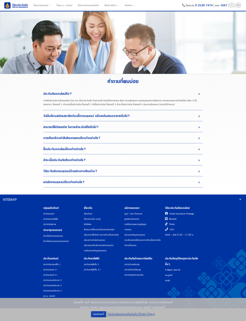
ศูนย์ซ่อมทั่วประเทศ (131, 219)
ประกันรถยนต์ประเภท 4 (52, 290)
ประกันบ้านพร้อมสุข (132, 264)
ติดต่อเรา (129, 5)
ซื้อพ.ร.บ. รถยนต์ (64, 5)
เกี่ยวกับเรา (88, 213)
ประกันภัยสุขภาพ (49, 224)
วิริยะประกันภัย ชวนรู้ (92, 219)
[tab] (123, 93)
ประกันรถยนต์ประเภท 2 (52, 280)
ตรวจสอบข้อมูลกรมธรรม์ (134, 234)
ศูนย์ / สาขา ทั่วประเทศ (133, 213)
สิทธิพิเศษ (87, 224)
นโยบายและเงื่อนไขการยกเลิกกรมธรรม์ (98, 245)
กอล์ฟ (167, 280)
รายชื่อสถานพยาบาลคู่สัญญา (135, 224)
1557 (172, 229)
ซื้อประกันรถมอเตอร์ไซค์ (88, 5)
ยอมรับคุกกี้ (98, 314)
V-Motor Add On (172, 269)
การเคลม (127, 229)
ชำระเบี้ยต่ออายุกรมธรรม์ (53, 235)
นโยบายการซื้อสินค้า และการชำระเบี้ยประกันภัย (101, 234)
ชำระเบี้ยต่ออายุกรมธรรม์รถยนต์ (56, 241)
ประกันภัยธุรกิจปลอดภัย (133, 274)
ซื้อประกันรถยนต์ (41, 5)
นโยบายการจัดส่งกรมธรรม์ (94, 240)
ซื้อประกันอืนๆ (110, 5)
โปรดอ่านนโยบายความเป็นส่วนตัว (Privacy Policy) (131, 314)
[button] (123, 93)
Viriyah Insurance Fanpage (181, 213)
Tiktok (172, 224)
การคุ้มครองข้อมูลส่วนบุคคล (95, 250)
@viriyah (173, 219)
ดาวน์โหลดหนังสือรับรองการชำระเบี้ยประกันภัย (142, 240)
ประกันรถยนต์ (48, 213)
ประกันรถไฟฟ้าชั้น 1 (91, 264)
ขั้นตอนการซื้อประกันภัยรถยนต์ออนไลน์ (99, 229)
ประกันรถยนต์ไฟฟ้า (50, 219)
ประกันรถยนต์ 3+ (50, 274)
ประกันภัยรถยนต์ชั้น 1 (52, 264)
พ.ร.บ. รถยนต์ (49, 296)
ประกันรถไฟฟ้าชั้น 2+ (92, 269)
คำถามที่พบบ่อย (130, 245)
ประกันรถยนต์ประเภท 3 (52, 285)
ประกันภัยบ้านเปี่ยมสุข (132, 269)
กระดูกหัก (168, 275)
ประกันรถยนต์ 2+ (50, 269)
